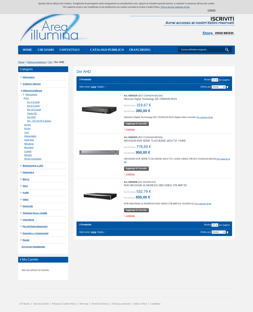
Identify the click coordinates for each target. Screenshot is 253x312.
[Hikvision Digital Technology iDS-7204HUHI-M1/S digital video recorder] (98, 109)
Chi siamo (46, 49)
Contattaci (69, 49)
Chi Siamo (24, 304)
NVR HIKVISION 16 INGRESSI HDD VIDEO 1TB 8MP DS (155, 185)
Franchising (140, 49)
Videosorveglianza (36, 62)
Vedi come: (84, 86)
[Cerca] (228, 49)
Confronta (130, 129)
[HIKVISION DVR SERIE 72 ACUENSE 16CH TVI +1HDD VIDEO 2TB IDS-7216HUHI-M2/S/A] (98, 151)
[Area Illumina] (55, 25)
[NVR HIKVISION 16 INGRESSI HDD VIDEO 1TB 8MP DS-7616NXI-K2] (98, 196)
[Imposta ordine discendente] (227, 86)
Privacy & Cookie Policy (64, 304)
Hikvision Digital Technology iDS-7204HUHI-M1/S (150, 99)
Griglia (100, 86)
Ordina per (205, 86)
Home (27, 49)
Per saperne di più (205, 117)
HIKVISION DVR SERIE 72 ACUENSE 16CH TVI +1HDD (155, 140)
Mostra (207, 79)
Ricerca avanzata (121, 304)
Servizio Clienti (41, 304)
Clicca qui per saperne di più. (175, 7)
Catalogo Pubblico (106, 49)
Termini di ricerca (100, 304)
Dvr (50, 62)
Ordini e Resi (140, 304)
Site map (83, 304)
